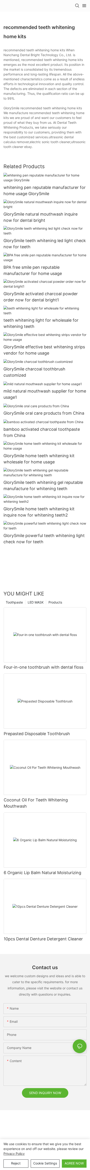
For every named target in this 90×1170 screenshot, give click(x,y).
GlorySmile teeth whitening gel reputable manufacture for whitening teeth (43, 485)
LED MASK (36, 602)
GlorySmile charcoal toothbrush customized (34, 372)
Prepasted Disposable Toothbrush (37, 733)
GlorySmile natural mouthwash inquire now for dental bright (40, 217)
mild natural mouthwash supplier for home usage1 (44, 394)
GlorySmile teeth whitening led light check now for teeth (44, 243)
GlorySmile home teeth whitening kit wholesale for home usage (39, 458)
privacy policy (14, 1154)
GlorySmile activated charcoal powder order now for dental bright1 (40, 296)
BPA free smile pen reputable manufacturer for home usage (32, 270)
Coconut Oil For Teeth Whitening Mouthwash (36, 803)
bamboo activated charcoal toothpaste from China (41, 432)
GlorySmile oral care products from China (43, 413)
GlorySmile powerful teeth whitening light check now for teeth (44, 538)
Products (55, 602)
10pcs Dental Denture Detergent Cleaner (43, 938)
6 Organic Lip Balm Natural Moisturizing (42, 872)
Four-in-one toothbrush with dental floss (43, 667)
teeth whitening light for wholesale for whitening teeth (40, 323)
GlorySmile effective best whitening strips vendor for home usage (44, 349)
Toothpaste (14, 602)
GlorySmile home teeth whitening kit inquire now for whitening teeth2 (39, 511)
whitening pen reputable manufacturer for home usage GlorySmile (44, 190)
